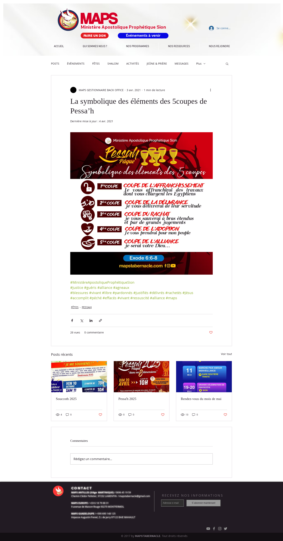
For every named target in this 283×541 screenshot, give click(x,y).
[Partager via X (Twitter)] (81, 320)
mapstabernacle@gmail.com (134, 496)
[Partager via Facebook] (72, 320)
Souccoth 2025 (66, 399)
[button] (227, 63)
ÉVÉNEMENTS (76, 63)
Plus (199, 63)
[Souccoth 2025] (79, 376)
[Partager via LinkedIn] (91, 320)
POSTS (55, 63)
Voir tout (226, 354)
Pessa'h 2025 (127, 399)
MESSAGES (181, 63)
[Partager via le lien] (100, 320)
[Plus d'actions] (210, 90)
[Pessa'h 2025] (141, 376)
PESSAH (87, 307)
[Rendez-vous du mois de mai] (204, 376)
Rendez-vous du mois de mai (201, 399)
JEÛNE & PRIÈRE (157, 63)
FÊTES (96, 63)
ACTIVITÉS (132, 63)
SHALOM (113, 63)
